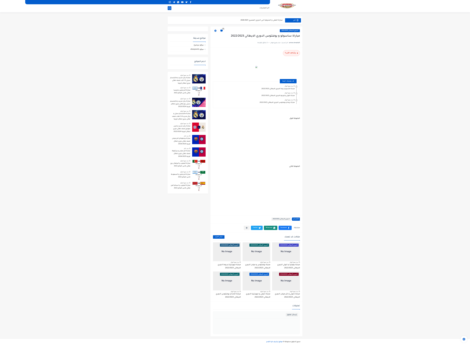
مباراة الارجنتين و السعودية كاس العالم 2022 (180, 176)
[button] (285, 228)
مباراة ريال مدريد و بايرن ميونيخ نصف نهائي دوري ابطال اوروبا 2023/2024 (181, 128)
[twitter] (186, 2)
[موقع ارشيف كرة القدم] (287, 5)
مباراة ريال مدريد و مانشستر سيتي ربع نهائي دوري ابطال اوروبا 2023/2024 (180, 104)
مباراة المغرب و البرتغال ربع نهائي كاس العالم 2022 (180, 165)
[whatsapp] (178, 2)
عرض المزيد (219, 237)
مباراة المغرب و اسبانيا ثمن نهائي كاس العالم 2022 (180, 187)
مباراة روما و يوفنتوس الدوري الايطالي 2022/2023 (277, 102)
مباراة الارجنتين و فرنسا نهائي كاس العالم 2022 (182, 91)
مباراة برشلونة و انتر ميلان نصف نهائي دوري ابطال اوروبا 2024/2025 (181, 141)
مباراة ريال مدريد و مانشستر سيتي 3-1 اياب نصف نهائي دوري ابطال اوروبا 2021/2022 (180, 81)
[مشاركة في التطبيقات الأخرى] (247, 228)
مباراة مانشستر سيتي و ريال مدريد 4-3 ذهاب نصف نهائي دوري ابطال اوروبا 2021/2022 (181, 117)
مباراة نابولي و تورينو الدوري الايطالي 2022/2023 (278, 96)
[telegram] (173, 2)
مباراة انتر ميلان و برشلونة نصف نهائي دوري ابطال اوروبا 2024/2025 (181, 153)
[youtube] (182, 2)
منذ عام (186, 136)
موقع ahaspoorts (197, 49)
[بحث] (169, 8)
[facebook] (190, 2)
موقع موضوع (199, 45)
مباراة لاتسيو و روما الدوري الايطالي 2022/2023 (278, 89)
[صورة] (199, 78)
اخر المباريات (264, 8)
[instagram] (169, 2)
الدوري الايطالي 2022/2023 (289, 30)
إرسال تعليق (292, 315)
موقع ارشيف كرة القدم (274, 342)
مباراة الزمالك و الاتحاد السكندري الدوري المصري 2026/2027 (259, 20)
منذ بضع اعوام (289, 86)
